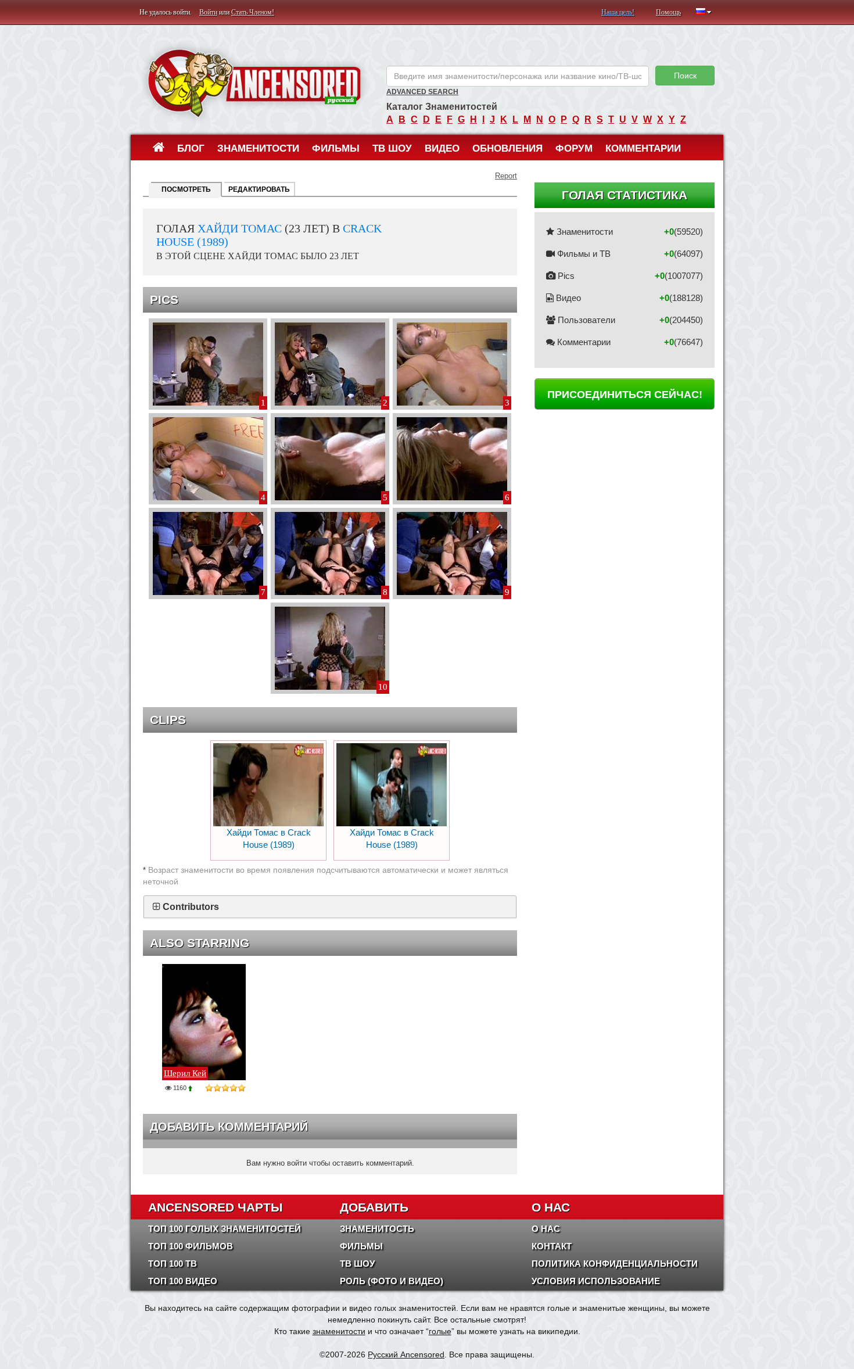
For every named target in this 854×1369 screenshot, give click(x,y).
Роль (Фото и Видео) (391, 1281)
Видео (442, 148)
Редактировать (259, 189)
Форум (574, 148)
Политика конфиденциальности (615, 1263)
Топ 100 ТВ (172, 1263)
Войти (208, 12)
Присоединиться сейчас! (624, 394)
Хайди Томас (240, 228)
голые (440, 1331)
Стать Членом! (252, 12)
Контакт (552, 1246)
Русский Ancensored (406, 1354)
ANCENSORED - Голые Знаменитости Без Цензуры (254, 83)
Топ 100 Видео (182, 1281)
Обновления (507, 148)
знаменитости (339, 1331)
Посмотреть (186, 189)
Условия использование (596, 1281)
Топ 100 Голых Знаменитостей (224, 1229)
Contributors (191, 907)
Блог (190, 148)
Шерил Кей (185, 1073)
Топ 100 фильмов (190, 1246)
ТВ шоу (392, 148)
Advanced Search (422, 92)
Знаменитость (377, 1229)
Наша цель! (617, 12)
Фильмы (336, 148)
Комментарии (643, 148)
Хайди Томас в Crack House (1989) (269, 838)
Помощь (668, 12)
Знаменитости (258, 148)
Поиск (685, 75)
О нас (546, 1229)
